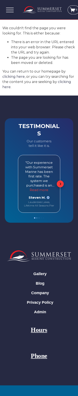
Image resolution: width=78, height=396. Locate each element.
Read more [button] (39, 190)
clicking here (13, 77)
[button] (17, 183)
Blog (40, 283)
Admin (40, 312)
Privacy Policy (40, 302)
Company (40, 293)
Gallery (40, 274)
